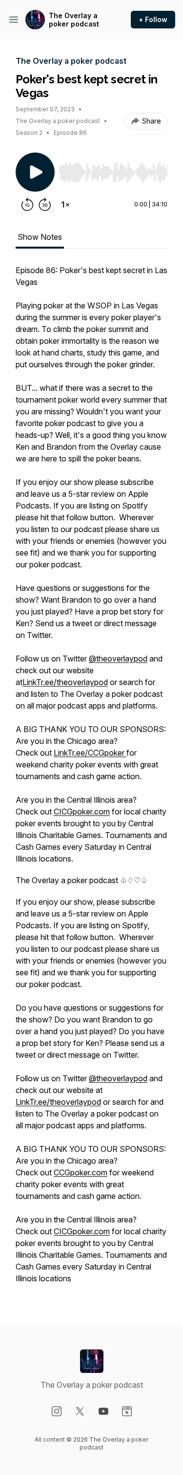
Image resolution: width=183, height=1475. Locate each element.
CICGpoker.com (82, 811)
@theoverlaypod (118, 658)
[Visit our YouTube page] (103, 1411)
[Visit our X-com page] (80, 1411)
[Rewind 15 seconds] (27, 204)
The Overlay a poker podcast (74, 19)
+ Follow (153, 19)
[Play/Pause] (35, 172)
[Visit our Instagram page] (56, 1411)
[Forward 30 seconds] (45, 204)
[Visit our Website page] (127, 1411)
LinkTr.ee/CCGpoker (90, 753)
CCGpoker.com (80, 1172)
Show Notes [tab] (40, 237)
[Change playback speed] (65, 204)
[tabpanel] (91, 779)
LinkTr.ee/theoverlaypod (65, 682)
